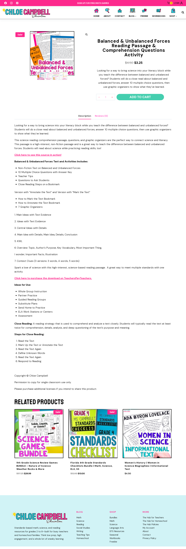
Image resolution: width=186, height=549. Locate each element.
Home (96, 16)
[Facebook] (5, 3)
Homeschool (82, 538)
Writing (79, 531)
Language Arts (117, 527)
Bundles (113, 517)
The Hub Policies (151, 524)
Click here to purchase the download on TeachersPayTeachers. (53, 278)
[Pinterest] (17, 3)
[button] (86, 34)
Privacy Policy (149, 538)
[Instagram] (11, 3)
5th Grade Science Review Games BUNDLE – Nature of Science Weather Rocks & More (37, 466)
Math (78, 517)
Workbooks (158, 16)
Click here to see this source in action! (37, 154)
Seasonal (114, 534)
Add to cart (140, 97)
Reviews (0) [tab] (101, 115)
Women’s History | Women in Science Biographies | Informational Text (146, 466)
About (107, 16)
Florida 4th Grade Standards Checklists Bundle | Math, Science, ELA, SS (91, 466)
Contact (120, 16)
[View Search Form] (182, 12)
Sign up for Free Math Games (93, 3)
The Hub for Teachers (153, 517)
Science (80, 521)
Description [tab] (84, 115)
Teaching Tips (83, 534)
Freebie (144, 16)
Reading (80, 524)
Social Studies (83, 527)
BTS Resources (117, 531)
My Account (148, 527)
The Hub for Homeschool (155, 521)
